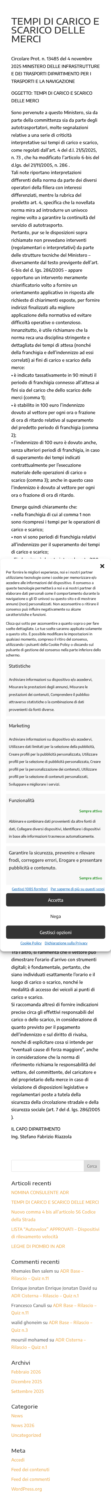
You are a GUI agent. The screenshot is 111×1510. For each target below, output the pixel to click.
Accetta (55, 899)
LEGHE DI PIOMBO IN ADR (38, 1246)
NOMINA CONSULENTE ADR (40, 1192)
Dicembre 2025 (26, 1381)
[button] (102, 566)
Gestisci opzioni (56, 932)
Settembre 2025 (27, 1391)
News (17, 1415)
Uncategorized (26, 1435)
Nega (55, 916)
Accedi (18, 1459)
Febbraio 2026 (26, 1371)
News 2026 (22, 1425)
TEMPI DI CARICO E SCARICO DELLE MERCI (55, 1202)
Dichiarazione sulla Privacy (66, 943)
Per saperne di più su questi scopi (77, 888)
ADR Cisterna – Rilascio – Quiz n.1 (45, 1295)
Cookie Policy (31, 943)
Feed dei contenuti (30, 1469)
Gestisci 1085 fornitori (30, 888)
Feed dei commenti (30, 1479)
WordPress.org (26, 1488)
